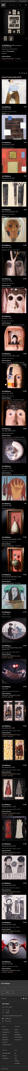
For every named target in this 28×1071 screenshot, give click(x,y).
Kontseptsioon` (5, 1058)
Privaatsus (17, 1060)
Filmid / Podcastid (18, 1037)
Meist (16, 1058)
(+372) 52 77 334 (12, 1)
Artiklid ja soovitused (6, 1044)
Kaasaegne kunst (5, 1032)
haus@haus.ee (24, 1)
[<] (1, 38)
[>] (26, 38)
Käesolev (16, 1029)
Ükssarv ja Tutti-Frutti (7, 287)
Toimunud (17, 1032)
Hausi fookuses (5, 1029)
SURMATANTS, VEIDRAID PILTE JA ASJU (11, 656)
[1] (5, 38)
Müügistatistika (18, 1034)
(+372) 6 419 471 (5, 1)
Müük (16, 1055)
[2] (11, 38)
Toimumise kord (18, 1039)
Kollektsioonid (5, 1039)
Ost (15, 1053)
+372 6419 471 (8, 1021)
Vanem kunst (5, 1037)
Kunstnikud (4, 1042)
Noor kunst (4, 1034)
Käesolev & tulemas (6, 1053)
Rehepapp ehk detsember (8, 58)
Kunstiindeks (17, 1063)
